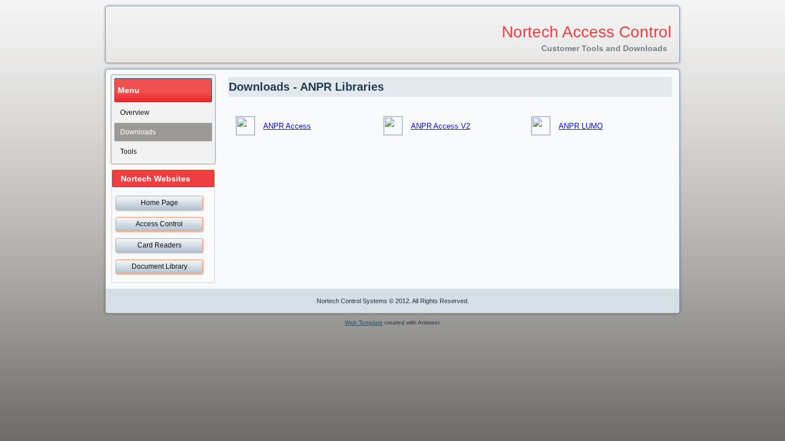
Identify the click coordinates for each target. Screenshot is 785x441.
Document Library (159, 266)
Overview (134, 113)
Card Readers (159, 245)
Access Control (159, 224)
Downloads (138, 132)
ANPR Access (287, 126)
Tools (128, 152)
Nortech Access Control (586, 32)
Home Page (159, 203)
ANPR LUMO (581, 126)
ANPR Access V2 (440, 126)
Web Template (364, 322)
